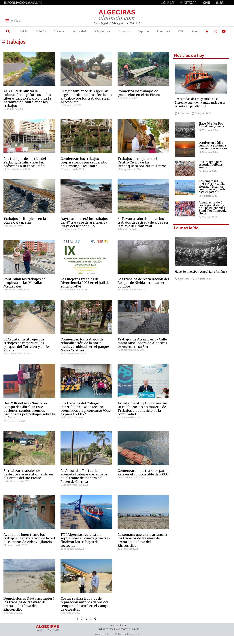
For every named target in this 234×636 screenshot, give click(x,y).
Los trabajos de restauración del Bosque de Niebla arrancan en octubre (143, 282)
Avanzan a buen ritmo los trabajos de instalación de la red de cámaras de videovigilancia (29, 538)
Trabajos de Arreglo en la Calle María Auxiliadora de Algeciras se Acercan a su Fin (142, 343)
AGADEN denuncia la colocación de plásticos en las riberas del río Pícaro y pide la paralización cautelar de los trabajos (27, 98)
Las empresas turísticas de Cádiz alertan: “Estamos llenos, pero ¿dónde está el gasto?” (212, 186)
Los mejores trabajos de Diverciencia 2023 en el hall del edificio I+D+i (86, 282)
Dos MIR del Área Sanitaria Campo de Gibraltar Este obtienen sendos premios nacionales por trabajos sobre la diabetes (29, 410)
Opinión (41, 31)
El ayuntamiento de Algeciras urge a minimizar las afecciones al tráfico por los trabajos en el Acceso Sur (86, 96)
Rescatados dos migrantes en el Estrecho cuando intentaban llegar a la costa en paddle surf (200, 102)
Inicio (24, 31)
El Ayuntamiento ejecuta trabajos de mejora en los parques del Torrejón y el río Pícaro (26, 344)
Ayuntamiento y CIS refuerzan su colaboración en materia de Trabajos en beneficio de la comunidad (142, 408)
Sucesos (59, 31)
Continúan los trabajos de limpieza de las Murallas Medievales (24, 282)
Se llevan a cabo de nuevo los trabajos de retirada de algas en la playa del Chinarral (143, 222)
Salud (195, 31)
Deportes (143, 31)
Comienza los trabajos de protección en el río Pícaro (139, 93)
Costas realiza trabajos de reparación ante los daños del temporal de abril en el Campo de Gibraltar (85, 604)
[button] (8, 31)
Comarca (124, 31)
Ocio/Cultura (102, 31)
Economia (163, 31)
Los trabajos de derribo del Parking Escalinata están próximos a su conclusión (24, 162)
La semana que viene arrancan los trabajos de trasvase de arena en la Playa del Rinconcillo (142, 540)
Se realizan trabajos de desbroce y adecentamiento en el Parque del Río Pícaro (28, 474)
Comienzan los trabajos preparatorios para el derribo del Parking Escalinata (84, 162)
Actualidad (79, 31)
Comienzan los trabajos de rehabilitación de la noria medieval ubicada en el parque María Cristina (85, 344)
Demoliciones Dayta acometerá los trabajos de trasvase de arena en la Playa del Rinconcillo (28, 604)
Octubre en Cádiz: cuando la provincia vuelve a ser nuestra (213, 145)
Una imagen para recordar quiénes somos (211, 164)
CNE (181, 31)
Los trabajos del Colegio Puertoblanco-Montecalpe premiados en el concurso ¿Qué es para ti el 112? (86, 408)
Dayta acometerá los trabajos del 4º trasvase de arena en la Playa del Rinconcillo (84, 222)
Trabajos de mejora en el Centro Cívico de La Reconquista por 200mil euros (142, 162)
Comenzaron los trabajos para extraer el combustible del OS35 (143, 472)
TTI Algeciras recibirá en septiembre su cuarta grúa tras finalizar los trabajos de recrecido (85, 540)
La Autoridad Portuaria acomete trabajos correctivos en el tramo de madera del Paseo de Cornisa (84, 476)
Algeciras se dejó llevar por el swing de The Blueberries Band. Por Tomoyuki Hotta (213, 208)
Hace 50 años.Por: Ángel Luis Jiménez (212, 125)
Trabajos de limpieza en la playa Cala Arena (24, 220)
